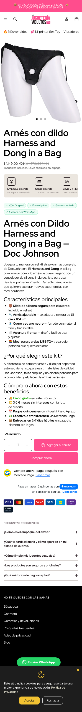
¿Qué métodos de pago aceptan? (27, 575)
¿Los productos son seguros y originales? (32, 565)
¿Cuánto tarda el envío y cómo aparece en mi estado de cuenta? (35, 544)
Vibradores (71, 32)
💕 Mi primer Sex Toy (45, 32)
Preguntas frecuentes (19, 628)
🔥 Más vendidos (15, 32)
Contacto (10, 613)
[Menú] (5, 19)
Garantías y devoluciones (21, 621)
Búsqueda (11, 606)
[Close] (78, 670)
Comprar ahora (41, 458)
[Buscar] (15, 19)
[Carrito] (77, 19)
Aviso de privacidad (17, 635)
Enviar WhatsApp (41, 662)
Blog (7, 642)
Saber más (43, 475)
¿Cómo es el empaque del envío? (27, 532)
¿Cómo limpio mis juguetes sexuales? (30, 556)
